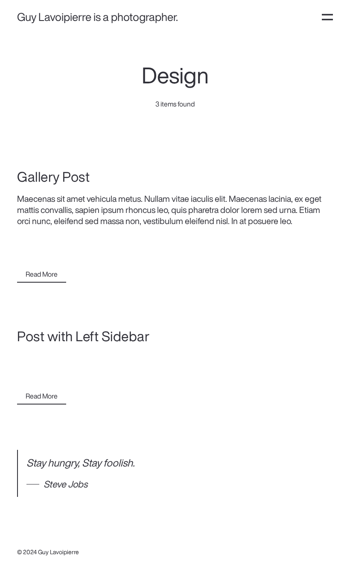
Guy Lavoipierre (58, 552)
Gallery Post (53, 176)
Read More (42, 274)
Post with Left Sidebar (83, 336)
